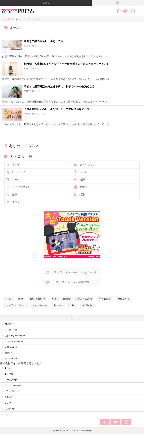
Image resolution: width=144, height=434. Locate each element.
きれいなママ (40, 305)
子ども (83, 172)
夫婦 (82, 179)
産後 (20, 298)
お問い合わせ (11, 347)
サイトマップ (11, 359)
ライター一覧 (11, 330)
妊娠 (8, 298)
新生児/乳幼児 (37, 298)
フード (16, 179)
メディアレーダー (13, 385)
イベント (17, 202)
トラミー (9, 368)
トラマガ (9, 374)
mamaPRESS (8, 19)
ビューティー (20, 172)
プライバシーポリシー (15, 336)
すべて (16, 164)
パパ (72, 305)
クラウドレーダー (13, 391)
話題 (82, 194)
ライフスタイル (21, 187)
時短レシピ (124, 298)
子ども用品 (105, 298)
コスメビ (9, 397)
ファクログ (10, 408)
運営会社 (9, 353)
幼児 (54, 298)
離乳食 (67, 298)
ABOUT (8, 324)
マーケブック (11, 379)
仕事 (14, 194)
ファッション (87, 164)
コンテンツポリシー (14, 341)
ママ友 (83, 187)
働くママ (59, 305)
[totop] (72, 318)
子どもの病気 (84, 298)
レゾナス (9, 414)
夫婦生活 (87, 305)
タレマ (8, 403)
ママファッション (16, 305)
